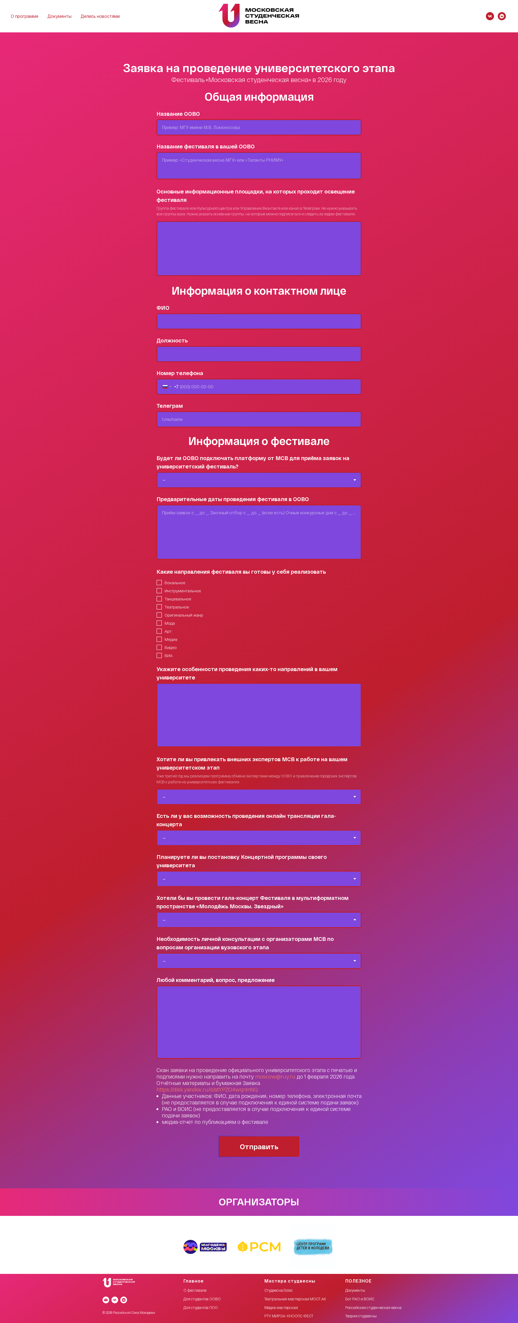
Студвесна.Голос (278, 1290)
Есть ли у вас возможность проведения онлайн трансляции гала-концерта (246, 819)
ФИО (162, 307)
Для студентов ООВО (202, 1299)
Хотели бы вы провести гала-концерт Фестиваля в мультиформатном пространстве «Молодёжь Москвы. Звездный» (252, 902)
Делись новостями (100, 16)
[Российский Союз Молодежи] (259, 1247)
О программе (24, 16)
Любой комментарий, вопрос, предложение (215, 980)
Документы (59, 16)
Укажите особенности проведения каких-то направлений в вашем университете (247, 673)
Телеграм (169, 405)
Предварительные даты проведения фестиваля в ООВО (232, 499)
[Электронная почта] (106, 1300)
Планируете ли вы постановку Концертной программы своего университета (241, 860)
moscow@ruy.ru (275, 1076)
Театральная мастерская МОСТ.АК (295, 1299)
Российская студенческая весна (373, 1307)
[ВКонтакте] (114, 1300)
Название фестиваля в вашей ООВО (205, 146)
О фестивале (194, 1290)
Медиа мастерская (281, 1307)
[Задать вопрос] (123, 1300)
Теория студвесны (361, 1316)
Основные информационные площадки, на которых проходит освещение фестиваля (255, 195)
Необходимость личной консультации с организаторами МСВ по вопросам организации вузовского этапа (245, 943)
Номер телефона (179, 373)
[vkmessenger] (502, 16)
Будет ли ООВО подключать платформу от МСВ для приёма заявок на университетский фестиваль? (252, 462)
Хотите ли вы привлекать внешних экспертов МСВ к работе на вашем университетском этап (251, 763)
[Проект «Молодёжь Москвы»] (205, 1247)
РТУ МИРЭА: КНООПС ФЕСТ (288, 1316)
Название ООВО (178, 113)
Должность (172, 340)
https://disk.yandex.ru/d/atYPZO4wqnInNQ (207, 1089)
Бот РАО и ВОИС (359, 1299)
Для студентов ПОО (200, 1307)
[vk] (490, 16)
